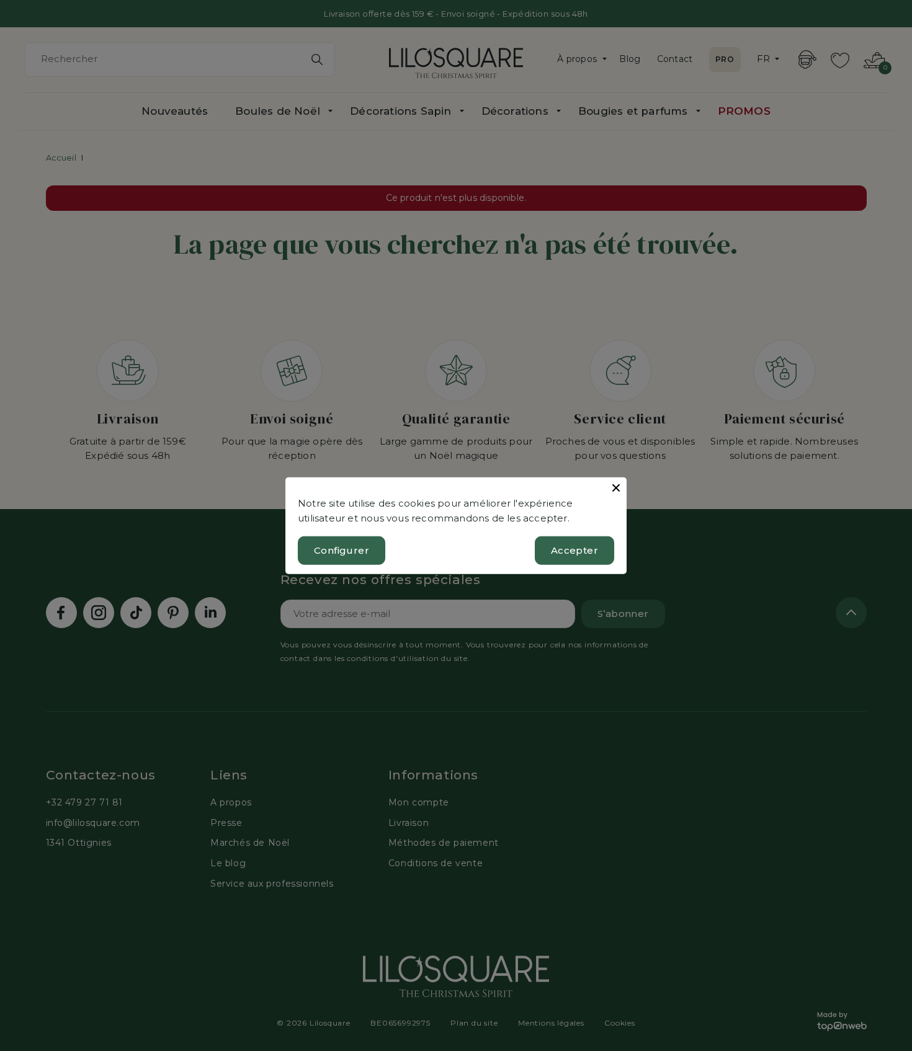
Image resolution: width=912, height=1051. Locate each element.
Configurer (341, 550)
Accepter (574, 550)
